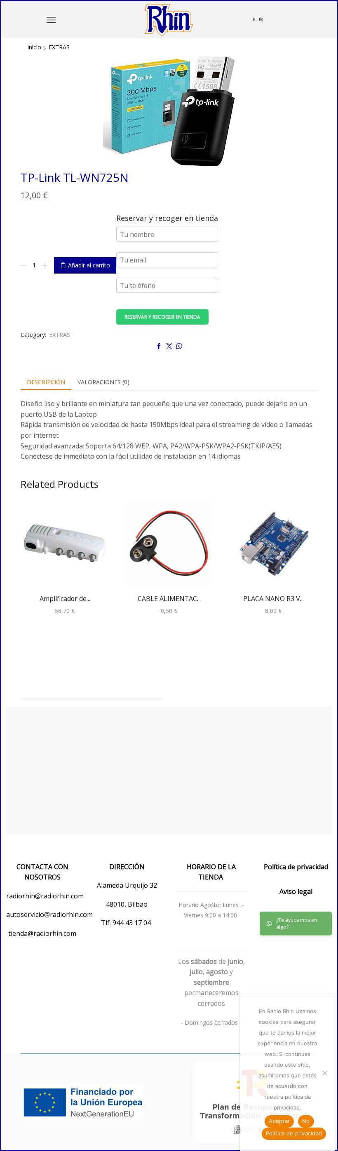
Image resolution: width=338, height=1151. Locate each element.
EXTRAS (59, 47)
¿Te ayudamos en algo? (296, 924)
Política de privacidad (294, 1133)
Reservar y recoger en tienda (162, 316)
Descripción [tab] (46, 382)
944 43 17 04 (133, 922)
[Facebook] (254, 20)
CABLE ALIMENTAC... (169, 598)
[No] (324, 1073)
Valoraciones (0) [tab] (103, 382)
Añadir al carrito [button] (64, 546)
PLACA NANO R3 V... (273, 598)
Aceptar (279, 1121)
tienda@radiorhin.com (42, 933)
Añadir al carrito (89, 265)
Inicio (34, 47)
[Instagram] (261, 20)
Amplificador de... (65, 598)
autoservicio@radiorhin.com (49, 914)
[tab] (46, 382)
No (306, 1121)
